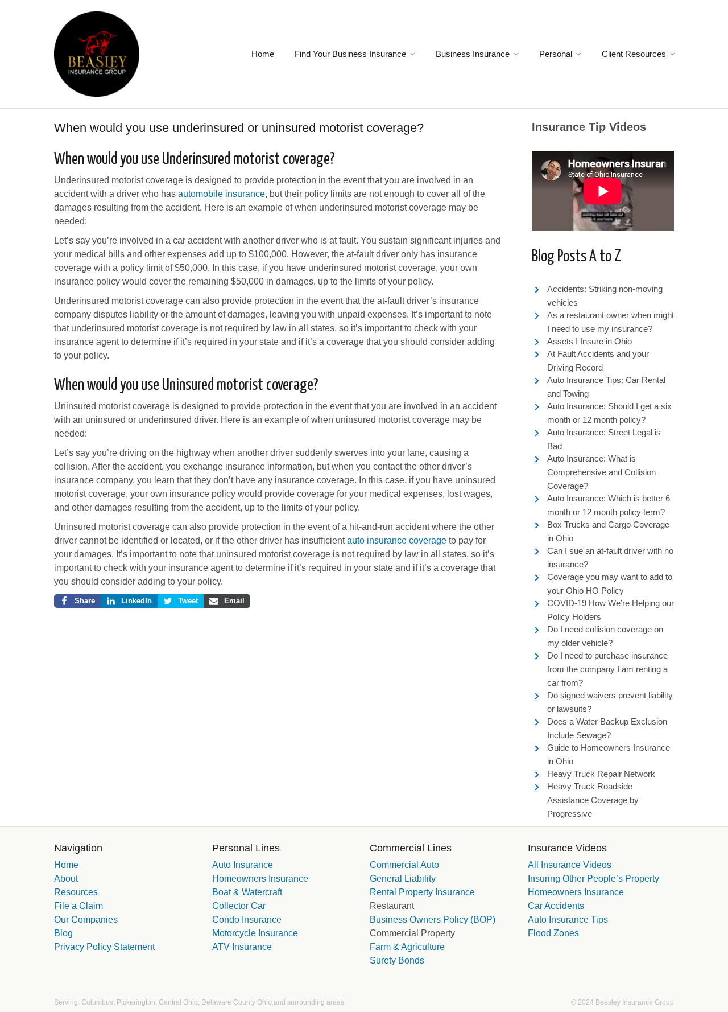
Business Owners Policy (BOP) (432, 919)
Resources (76, 892)
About (66, 878)
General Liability (403, 878)
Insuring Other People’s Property (593, 878)
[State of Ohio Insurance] (96, 53)
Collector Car (239, 906)
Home (262, 54)
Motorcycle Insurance (255, 933)
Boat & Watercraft (247, 892)
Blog (63, 933)
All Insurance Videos (569, 865)
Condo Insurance (247, 919)
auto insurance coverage (396, 540)
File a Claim (78, 906)
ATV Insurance (242, 947)
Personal (555, 54)
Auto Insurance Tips (568, 919)
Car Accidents (556, 906)
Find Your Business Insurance (350, 54)
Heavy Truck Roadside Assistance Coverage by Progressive (593, 799)
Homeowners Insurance (260, 878)
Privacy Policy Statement (104, 947)
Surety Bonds (397, 960)
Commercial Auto (404, 865)
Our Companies (86, 919)
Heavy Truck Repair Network (601, 774)
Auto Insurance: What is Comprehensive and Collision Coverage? (601, 472)
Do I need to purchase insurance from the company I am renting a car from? (607, 669)
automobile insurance (221, 194)
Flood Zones (553, 933)
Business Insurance (473, 54)
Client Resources (634, 54)
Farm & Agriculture (407, 947)
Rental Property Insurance (422, 892)
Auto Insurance (242, 865)
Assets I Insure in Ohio (589, 341)
